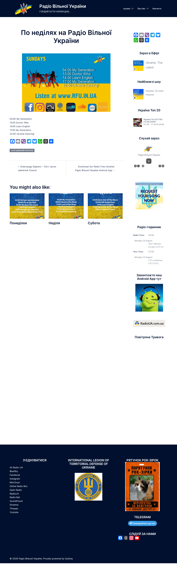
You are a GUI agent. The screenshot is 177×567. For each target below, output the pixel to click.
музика (126, 8)
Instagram (15, 478)
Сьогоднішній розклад (22, 150)
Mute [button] (135, 166)
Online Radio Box (19, 486)
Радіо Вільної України (62, 6)
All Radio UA (16, 467)
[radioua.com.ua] (149, 323)
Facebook (15, 475)
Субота (94, 223)
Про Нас (141, 8)
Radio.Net (15, 497)
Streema (14, 504)
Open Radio (16, 490)
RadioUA (14, 493)
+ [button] (160, 166)
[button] (149, 161)
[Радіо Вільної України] (23, 8)
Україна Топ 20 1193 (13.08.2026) (152, 120)
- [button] (138, 166)
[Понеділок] (27, 205)
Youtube (14, 512)
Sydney (69, 558)
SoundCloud (16, 501)
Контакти (157, 8)
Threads (14, 508)
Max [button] (163, 166)
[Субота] (105, 205)
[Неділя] (66, 205)
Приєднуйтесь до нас (143, 523)
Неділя (54, 223)
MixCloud (15, 482)
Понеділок (18, 223)
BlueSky (14, 471)
